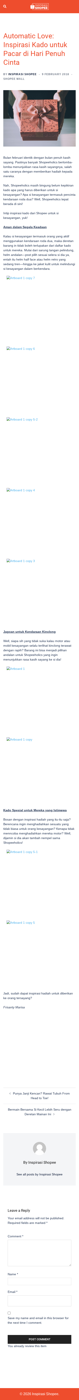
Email (12, 1292)
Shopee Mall (14, 78)
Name (13, 1274)
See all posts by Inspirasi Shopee (39, 1174)
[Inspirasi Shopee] (39, 6)
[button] (5, 6)
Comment (15, 1236)
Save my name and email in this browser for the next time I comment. (38, 1320)
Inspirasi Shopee (22, 74)
